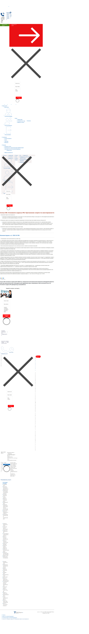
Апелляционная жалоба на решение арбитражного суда (5, 583)
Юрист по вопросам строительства (5, 541)
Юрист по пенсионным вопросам (5, 604)
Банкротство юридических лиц (5, 531)
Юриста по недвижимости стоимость (5, 512)
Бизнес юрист (5, 576)
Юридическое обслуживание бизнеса (5, 565)
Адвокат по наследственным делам (6, 550)
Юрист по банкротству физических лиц (5, 579)
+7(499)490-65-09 (2, 20)
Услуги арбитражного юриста (5, 598)
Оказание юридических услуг (5, 562)
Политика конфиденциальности (13, 471)
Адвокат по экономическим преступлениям (5, 553)
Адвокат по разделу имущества (5, 546)
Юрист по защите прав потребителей (5, 601)
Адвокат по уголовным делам (5, 500)
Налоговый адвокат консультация (5, 528)
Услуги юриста (5, 510)
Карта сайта (12, 476)
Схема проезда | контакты (11, 460)
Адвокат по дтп (5, 555)
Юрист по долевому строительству (5, 538)
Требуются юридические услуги (5, 524)
